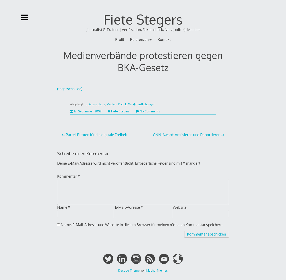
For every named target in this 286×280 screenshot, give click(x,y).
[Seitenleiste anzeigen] (24, 17)
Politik (122, 104)
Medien (112, 104)
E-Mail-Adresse (129, 207)
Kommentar (68, 176)
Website (180, 207)
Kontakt (164, 39)
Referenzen (139, 39)
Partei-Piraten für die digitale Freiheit (97, 134)
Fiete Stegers (143, 19)
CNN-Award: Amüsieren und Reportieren (186, 134)
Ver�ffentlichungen (141, 104)
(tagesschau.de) (69, 88)
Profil (119, 39)
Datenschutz (96, 104)
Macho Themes (157, 270)
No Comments (150, 111)
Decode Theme (129, 270)
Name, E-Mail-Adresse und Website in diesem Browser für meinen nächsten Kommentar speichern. (142, 224)
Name (63, 207)
